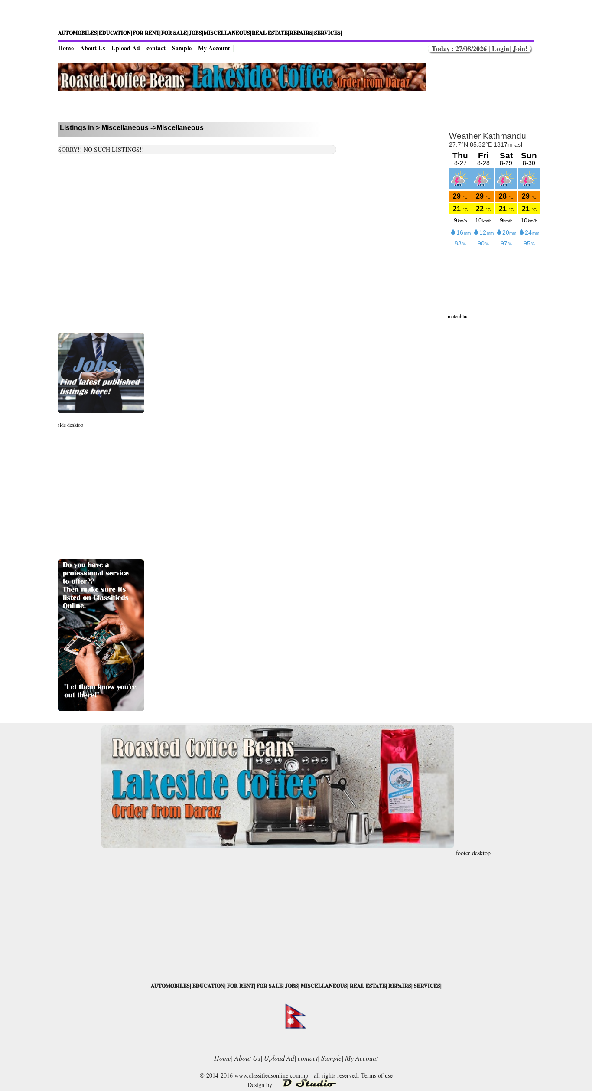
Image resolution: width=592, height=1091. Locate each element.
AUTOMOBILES (170, 986)
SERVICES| (328, 32)
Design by (260, 1085)
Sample (182, 47)
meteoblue (458, 316)
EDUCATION (208, 986)
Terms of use (377, 1075)
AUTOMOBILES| (78, 32)
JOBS (291, 986)
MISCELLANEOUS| (227, 32)
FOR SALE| (175, 32)
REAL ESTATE (368, 986)
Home (66, 47)
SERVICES (427, 986)
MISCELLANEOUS (324, 986)
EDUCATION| (115, 32)
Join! (519, 48)
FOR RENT (240, 986)
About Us (92, 47)
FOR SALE (270, 986)
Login (500, 48)
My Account (214, 47)
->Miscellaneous (177, 127)
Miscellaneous (125, 127)
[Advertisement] (242, 106)
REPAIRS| (301, 32)
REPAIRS (399, 986)
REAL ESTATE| (270, 32)
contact (156, 47)
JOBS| (196, 32)
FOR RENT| (147, 32)
